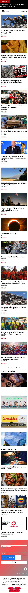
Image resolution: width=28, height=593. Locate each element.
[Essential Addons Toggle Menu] (3, 11)
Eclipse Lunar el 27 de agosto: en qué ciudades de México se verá (13, 209)
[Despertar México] (23, 11)
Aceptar (11, 588)
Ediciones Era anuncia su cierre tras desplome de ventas (12, 533)
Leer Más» (3, 36)
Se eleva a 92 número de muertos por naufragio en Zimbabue (13, 107)
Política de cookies (14, 590)
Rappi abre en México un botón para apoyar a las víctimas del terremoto (12, 511)
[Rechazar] (25, 584)
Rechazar (17, 588)
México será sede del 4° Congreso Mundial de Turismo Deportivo (12, 333)
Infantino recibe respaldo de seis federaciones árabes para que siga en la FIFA (13, 158)
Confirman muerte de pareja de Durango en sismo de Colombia (11, 81)
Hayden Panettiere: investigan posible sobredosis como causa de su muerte (13, 56)
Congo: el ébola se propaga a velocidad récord (14, 132)
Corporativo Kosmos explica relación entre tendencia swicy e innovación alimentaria (14, 489)
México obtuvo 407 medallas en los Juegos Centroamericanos (13, 358)
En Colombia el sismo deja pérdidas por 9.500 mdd (13, 31)
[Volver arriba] (25, 569)
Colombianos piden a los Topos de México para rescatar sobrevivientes (13, 283)
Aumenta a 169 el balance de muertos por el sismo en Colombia (13, 308)
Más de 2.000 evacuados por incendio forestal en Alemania (13, 184)
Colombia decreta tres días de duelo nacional (13, 258)
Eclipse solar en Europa (8, 233)
